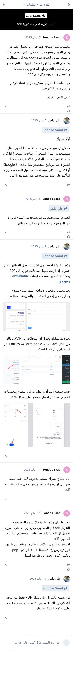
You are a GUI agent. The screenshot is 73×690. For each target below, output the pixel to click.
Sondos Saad (53, 130)
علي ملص (56, 208)
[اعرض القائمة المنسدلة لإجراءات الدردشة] (4, 4)
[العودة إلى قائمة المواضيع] (69, 4)
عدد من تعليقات (38, 4)
